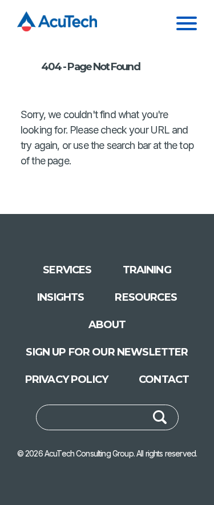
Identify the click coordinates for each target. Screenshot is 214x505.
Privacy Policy (66, 379)
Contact (164, 379)
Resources (145, 297)
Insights (60, 297)
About (107, 324)
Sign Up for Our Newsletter (107, 352)
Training (147, 270)
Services (67, 270)
